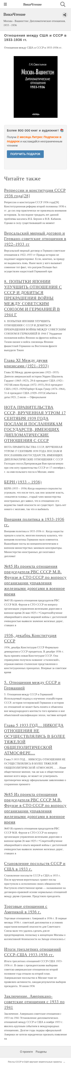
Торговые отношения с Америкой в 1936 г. (25, 908)
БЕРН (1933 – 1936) (23, 482)
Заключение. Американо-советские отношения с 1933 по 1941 (34, 1001)
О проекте (26, 1051)
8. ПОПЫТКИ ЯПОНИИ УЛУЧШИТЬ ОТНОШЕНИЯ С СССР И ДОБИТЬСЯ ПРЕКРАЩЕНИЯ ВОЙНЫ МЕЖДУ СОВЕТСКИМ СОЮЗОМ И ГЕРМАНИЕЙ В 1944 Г (33, 298)
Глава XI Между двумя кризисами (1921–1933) (26, 362)
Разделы (41, 1051)
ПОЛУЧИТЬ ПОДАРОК (25, 154)
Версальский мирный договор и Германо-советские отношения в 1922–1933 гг (35, 238)
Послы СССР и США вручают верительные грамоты (35, 1062)
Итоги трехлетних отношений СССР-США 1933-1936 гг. (32, 951)
